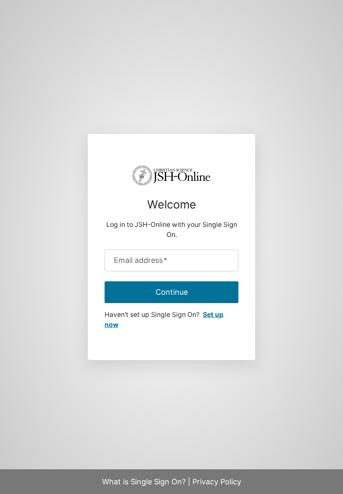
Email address (140, 260)
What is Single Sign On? (144, 481)
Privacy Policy (216, 481)
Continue (172, 292)
